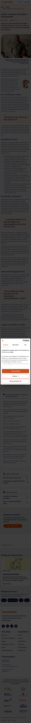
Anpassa (14, 376)
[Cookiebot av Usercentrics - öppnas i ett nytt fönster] (22, 341)
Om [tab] (25, 344)
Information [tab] (15, 344)
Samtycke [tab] (5, 344)
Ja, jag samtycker (15, 371)
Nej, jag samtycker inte (15, 381)
